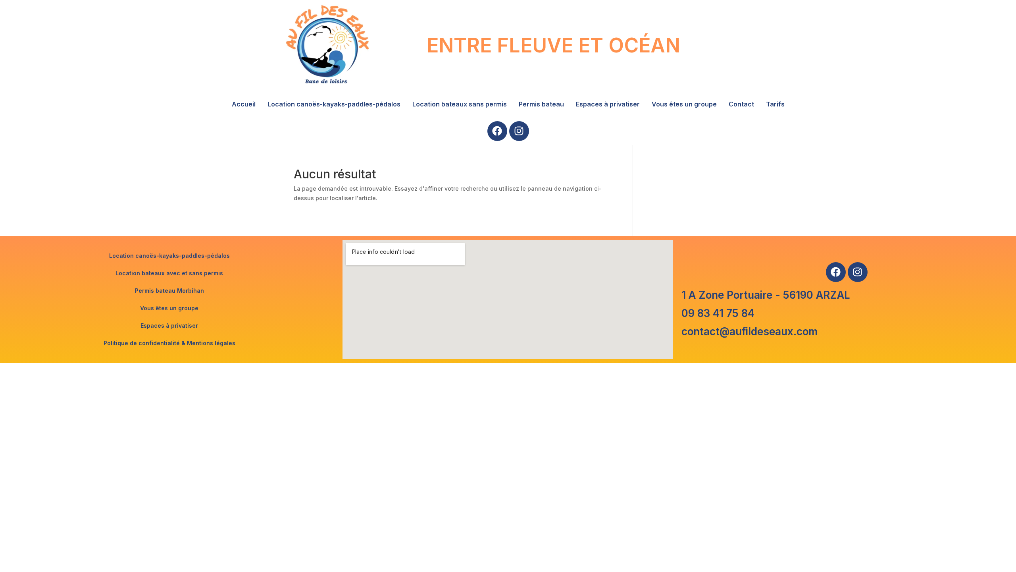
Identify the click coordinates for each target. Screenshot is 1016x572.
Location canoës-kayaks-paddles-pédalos (333, 104)
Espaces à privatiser (608, 104)
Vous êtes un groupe (684, 104)
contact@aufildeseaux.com (749, 331)
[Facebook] (497, 131)
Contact (741, 104)
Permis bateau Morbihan (169, 290)
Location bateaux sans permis (459, 104)
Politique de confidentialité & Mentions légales (169, 343)
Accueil (244, 104)
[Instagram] (519, 131)
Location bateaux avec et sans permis (169, 273)
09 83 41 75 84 (717, 313)
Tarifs (775, 104)
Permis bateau (541, 104)
